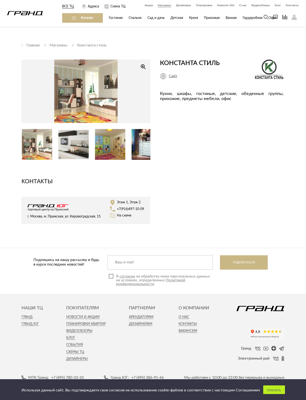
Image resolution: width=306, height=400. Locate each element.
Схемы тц (75, 352)
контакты (188, 324)
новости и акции (83, 317)
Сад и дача (156, 18)
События (74, 344)
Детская (176, 18)
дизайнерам (140, 324)
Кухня (193, 18)
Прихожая (212, 18)
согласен (127, 276)
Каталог (87, 18)
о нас (184, 317)
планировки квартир (86, 324)
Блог (70, 337)
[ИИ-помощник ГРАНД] (273, 17)
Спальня (135, 18)
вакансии (188, 331)
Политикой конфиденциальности (150, 282)
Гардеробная (252, 18)
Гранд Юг (30, 324)
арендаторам (141, 317)
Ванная (231, 18)
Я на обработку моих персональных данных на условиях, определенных (163, 280)
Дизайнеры (77, 359)
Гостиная (116, 18)
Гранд (27, 317)
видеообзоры (79, 331)
